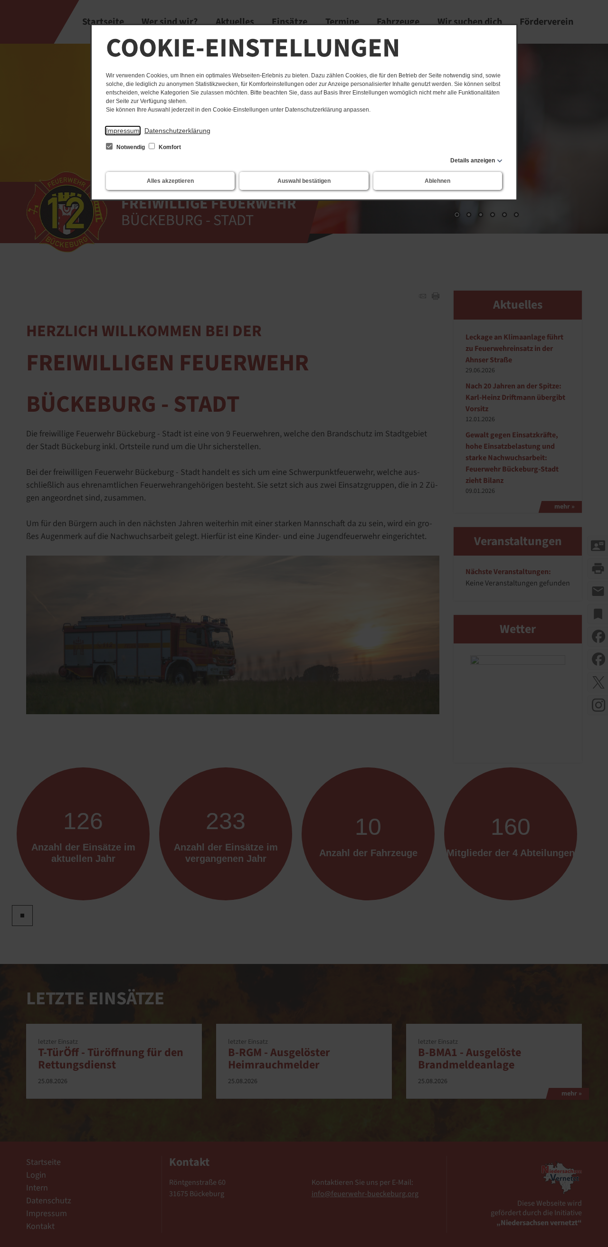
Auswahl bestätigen (304, 181)
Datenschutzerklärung (177, 130)
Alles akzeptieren (170, 181)
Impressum (123, 130)
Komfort (169, 147)
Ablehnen (437, 181)
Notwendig (130, 147)
